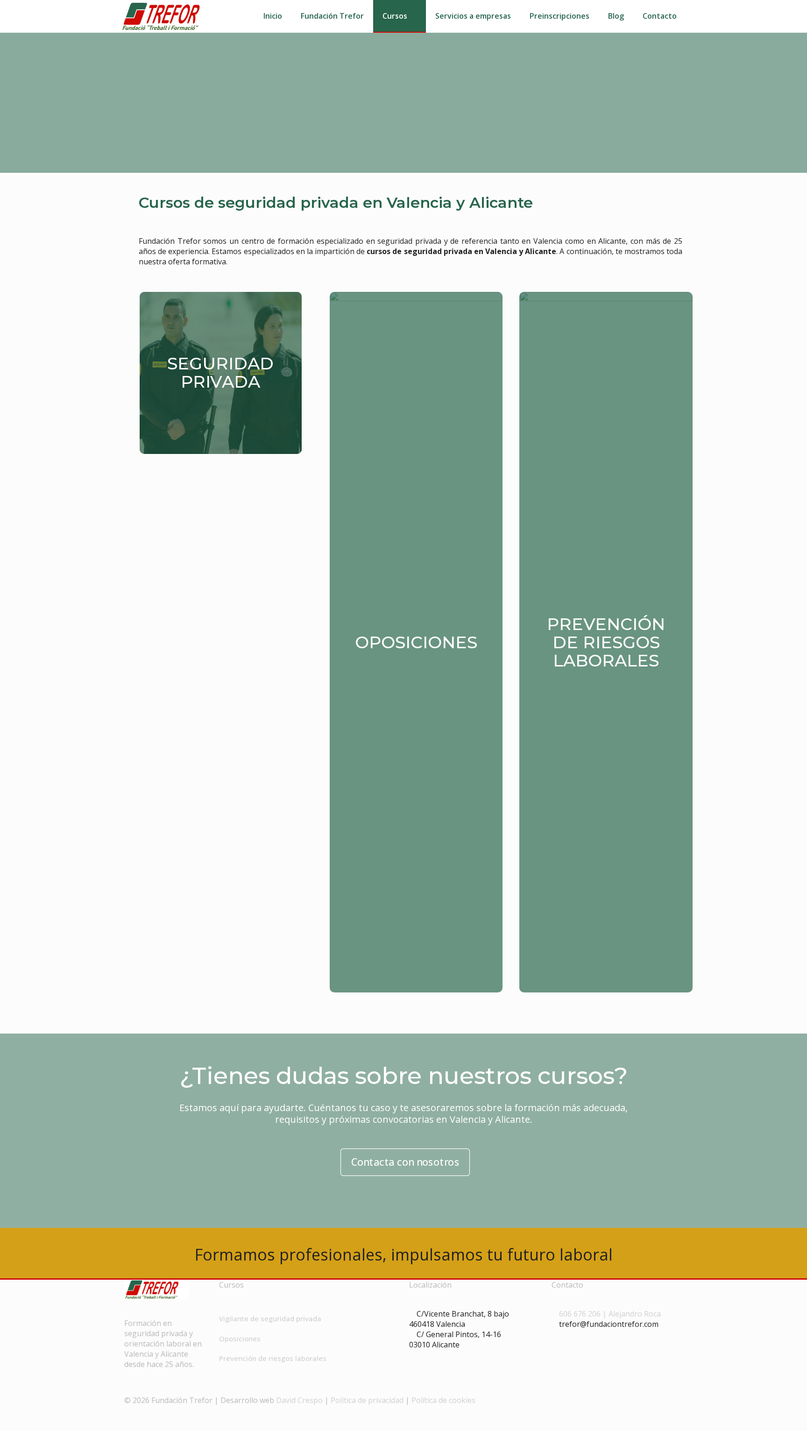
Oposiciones (240, 1338)
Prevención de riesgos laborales (272, 1358)
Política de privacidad (367, 1400)
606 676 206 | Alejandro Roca (610, 1314)
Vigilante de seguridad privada (270, 1318)
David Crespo (299, 1400)
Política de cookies (443, 1400)
